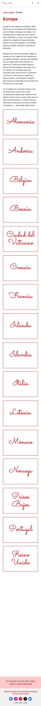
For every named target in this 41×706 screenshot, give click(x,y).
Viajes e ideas (8, 12)
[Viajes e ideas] (7, 3)
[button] (33, 3)
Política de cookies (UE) (12, 691)
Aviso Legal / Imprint (22, 693)
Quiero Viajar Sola (24, 684)
